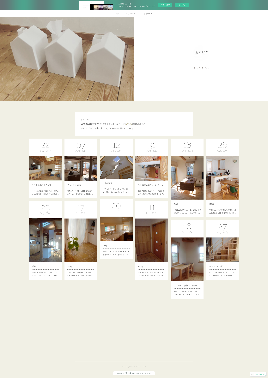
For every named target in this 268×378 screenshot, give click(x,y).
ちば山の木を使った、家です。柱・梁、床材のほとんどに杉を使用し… (222, 274)
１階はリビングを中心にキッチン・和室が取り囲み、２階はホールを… (80, 274)
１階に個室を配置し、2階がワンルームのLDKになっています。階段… (45, 274)
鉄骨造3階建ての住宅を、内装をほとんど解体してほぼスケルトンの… (151, 192)
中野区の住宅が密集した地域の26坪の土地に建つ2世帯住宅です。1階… (222, 211)
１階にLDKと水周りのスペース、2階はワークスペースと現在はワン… (116, 253)
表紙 (117, 13)
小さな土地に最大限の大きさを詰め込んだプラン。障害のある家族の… (45, 192)
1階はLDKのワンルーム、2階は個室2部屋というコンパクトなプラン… (187, 211)
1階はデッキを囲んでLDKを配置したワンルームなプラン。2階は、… (80, 192)
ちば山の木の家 (216, 266)
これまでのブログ (131, 13)
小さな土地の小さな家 (41, 184)
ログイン (182, 5)
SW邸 (69, 266)
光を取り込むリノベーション (151, 184)
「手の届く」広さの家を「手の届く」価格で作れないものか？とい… (116, 190)
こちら (129, 123)
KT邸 (34, 266)
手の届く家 (108, 183)
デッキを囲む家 (74, 184)
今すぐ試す (165, 4)
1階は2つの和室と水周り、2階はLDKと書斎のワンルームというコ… (187, 293)
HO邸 (140, 266)
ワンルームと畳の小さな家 (185, 285)
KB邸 (176, 203)
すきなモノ (148, 13)
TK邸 (105, 245)
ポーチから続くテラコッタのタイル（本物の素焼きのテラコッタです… (151, 274)
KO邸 (211, 203)
